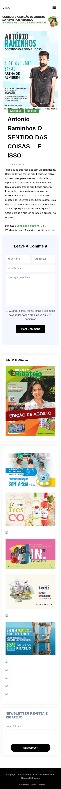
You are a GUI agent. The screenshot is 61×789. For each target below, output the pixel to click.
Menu (6, 7)
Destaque (15, 110)
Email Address (14, 726)
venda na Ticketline (28, 225)
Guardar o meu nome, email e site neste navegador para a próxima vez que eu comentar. (32, 314)
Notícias (31, 110)
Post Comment (30, 329)
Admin (41, 784)
